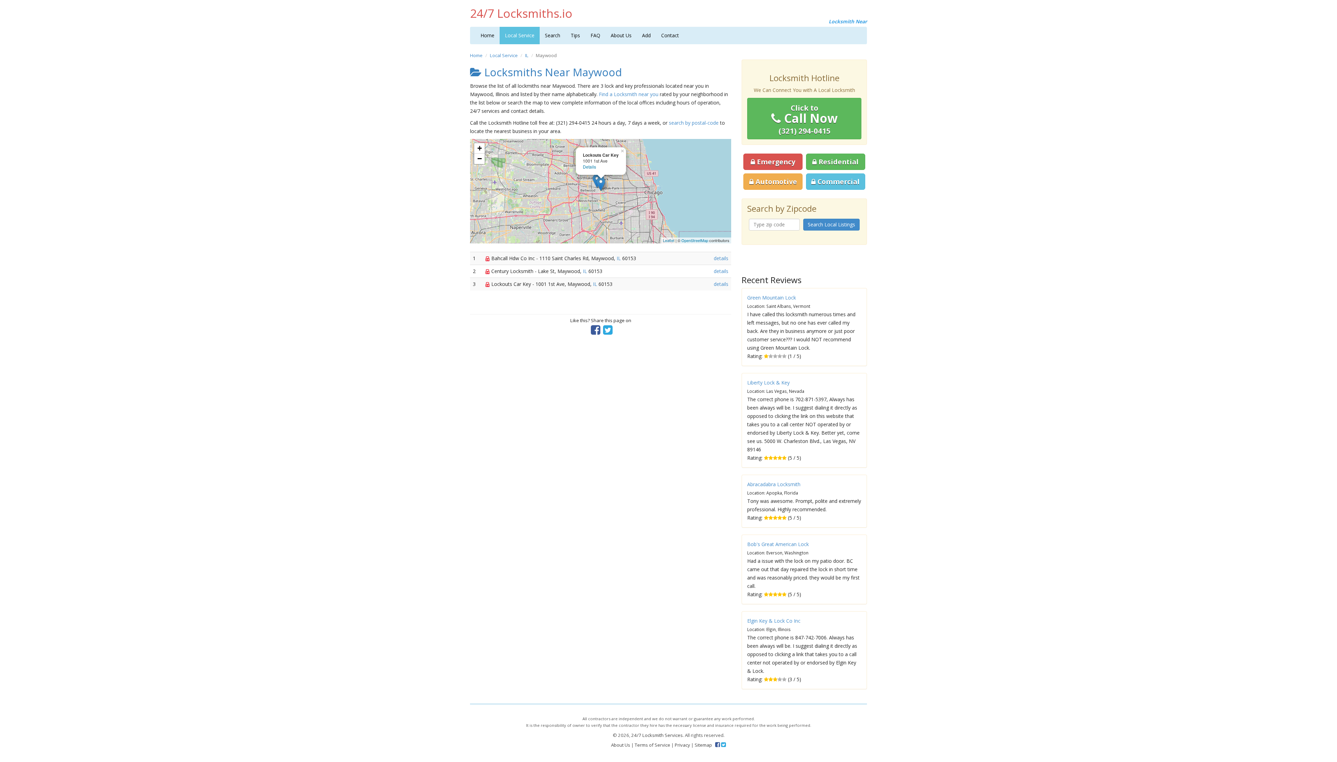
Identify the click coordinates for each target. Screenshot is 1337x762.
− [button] (479, 158)
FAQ (595, 35)
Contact (670, 35)
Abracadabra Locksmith (773, 484)
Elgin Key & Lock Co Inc (773, 620)
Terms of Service (652, 745)
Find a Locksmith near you (628, 94)
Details (589, 167)
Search (552, 35)
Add (646, 35)
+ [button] (479, 148)
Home (487, 35)
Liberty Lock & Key (768, 382)
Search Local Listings (831, 224)
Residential (838, 161)
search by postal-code (694, 122)
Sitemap (703, 745)
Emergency (775, 161)
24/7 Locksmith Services (657, 735)
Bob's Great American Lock (778, 544)
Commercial (838, 181)
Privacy (682, 745)
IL (527, 55)
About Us (621, 35)
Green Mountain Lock (771, 297)
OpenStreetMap (694, 240)
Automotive (775, 181)
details (721, 258)
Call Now (808, 119)
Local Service (519, 35)
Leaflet (668, 240)
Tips (575, 35)
